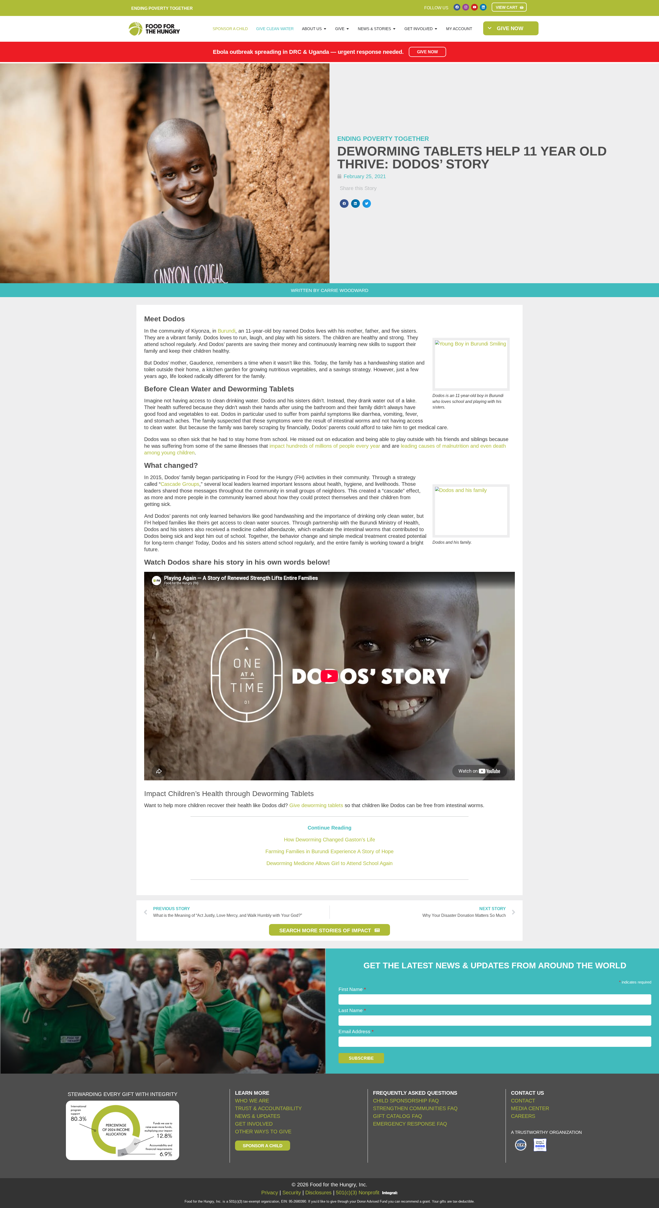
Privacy (269, 1192)
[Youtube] (474, 7)
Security (291, 1192)
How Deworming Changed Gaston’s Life (329, 839)
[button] (344, 203)
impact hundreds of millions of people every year (325, 446)
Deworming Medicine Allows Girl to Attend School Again (329, 863)
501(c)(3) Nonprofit (357, 1192)
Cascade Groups (180, 484)
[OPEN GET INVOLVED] (436, 29)
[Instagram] (465, 7)
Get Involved (254, 1124)
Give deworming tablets (316, 805)
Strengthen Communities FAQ (415, 1108)
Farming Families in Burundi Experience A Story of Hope (329, 851)
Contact (523, 1100)
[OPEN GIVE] (348, 29)
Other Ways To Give (263, 1131)
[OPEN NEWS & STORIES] (394, 29)
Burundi (226, 331)
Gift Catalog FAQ (397, 1116)
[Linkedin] (483, 7)
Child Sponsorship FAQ (406, 1100)
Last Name (352, 1010)
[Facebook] (457, 7)
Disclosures (318, 1192)
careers (523, 1116)
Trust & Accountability (268, 1108)
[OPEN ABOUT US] (325, 29)
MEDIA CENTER (530, 1108)
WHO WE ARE (252, 1100)
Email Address (356, 1031)
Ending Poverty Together (383, 138)
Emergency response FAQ (410, 1124)
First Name (352, 989)
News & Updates (257, 1116)
